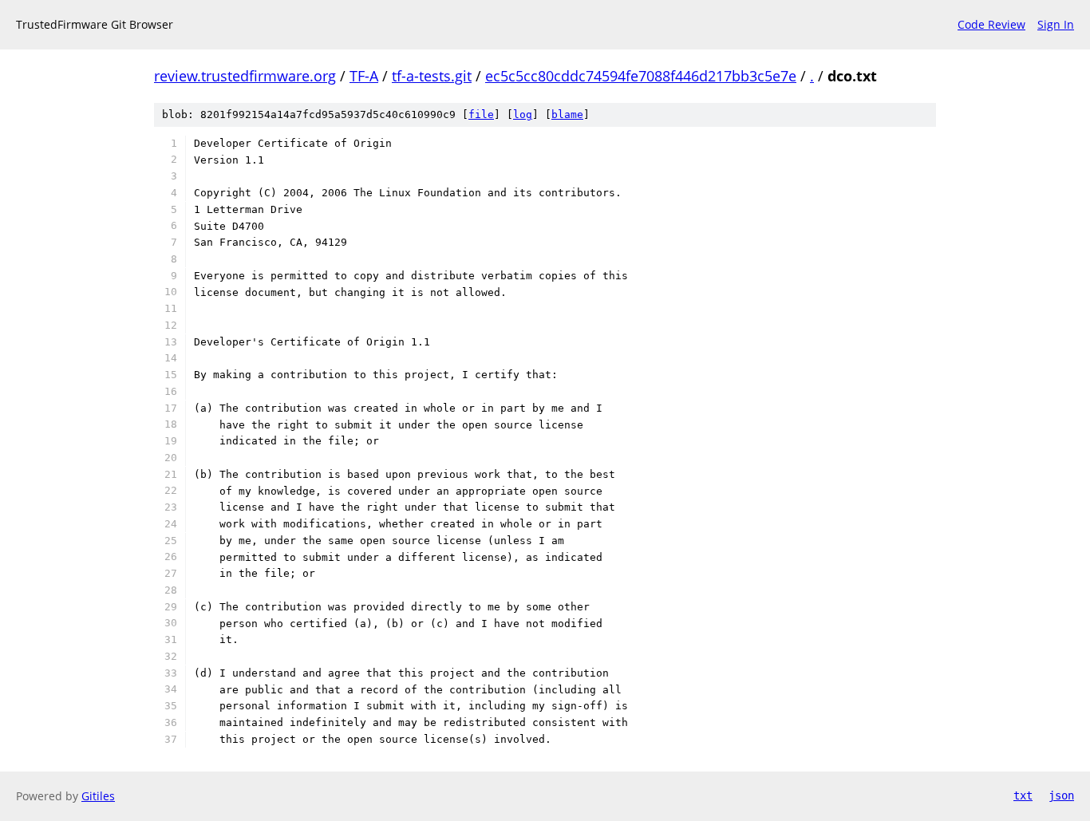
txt (1023, 795)
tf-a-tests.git (432, 75)
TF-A (364, 75)
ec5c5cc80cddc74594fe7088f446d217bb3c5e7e (640, 75)
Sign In (1055, 24)
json (1061, 795)
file (481, 114)
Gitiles (98, 795)
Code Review (991, 24)
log (522, 114)
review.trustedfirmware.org (245, 75)
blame (567, 114)
